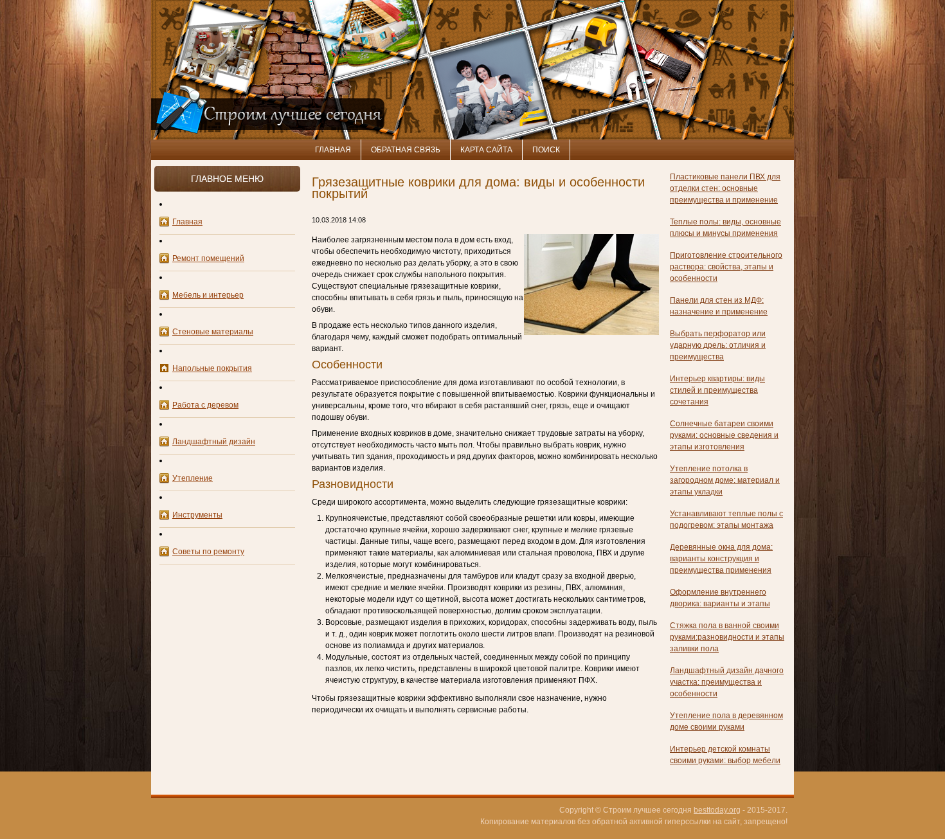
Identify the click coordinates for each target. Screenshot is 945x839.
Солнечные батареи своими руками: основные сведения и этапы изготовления (724, 435)
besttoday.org (717, 810)
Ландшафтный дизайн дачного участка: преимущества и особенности (727, 682)
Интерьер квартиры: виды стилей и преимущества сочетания (717, 390)
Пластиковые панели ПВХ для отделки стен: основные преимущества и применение (725, 188)
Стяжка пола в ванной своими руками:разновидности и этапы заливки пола (727, 637)
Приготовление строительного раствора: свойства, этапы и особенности (726, 267)
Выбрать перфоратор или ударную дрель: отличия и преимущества (718, 345)
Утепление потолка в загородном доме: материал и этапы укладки (725, 480)
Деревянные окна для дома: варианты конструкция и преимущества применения (721, 559)
